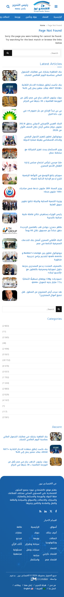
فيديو (59, 406)
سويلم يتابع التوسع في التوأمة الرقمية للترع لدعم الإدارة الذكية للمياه (42, 177)
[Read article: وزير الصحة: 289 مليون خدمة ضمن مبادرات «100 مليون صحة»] (9, 192)
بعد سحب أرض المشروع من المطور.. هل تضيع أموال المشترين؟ (42, 293)
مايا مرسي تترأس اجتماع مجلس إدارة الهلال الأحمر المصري (43, 164)
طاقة (59, 395)
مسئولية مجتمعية (53, 417)
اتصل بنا (52, 588)
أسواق (58, 326)
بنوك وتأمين (31, 17)
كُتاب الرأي (56, 412)
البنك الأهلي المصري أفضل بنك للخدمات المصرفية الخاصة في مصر (41, 242)
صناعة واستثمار (54, 389)
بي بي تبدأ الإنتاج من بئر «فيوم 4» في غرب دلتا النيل (42, 112)
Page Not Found (55, 25)
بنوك (59, 366)
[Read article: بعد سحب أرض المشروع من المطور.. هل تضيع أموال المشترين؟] (9, 295)
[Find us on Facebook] (56, 511)
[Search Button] (8, 6)
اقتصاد (45, 17)
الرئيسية (58, 17)
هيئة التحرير (40, 585)
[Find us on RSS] (40, 511)
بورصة (17, 17)
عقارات (58, 400)
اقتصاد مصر (56, 354)
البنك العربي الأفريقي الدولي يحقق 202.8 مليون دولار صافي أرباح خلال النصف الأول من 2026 (40, 126)
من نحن (52, 585)
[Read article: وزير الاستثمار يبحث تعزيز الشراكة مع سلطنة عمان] (9, 153)
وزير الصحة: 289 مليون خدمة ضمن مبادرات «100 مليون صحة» (40, 190)
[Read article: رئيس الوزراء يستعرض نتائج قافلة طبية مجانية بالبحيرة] (9, 218)
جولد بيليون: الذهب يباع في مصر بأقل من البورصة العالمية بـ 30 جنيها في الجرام (41, 99)
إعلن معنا (28, 585)
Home (42, 25)
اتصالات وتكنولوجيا (52, 337)
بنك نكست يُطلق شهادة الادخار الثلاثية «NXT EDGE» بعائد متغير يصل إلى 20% (42, 86)
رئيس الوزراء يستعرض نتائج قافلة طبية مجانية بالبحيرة (42, 216)
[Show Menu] (56, 6)
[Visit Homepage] (42, 7)
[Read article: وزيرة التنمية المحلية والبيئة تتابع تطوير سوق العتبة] (9, 205)
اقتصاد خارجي (55, 349)
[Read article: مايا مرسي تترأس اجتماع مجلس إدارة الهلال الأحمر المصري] (9, 166)
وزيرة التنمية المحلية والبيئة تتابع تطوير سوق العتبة (41, 203)
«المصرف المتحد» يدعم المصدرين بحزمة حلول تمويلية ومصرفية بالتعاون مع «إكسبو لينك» (42, 269)
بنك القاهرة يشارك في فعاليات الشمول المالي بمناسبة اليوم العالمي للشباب (41, 73)
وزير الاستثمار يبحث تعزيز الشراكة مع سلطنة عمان (43, 151)
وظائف (17, 585)
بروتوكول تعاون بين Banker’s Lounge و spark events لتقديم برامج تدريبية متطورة (42, 256)
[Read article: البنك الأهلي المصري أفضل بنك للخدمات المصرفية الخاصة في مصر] (9, 244)
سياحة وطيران (55, 377)
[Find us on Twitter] (51, 511)
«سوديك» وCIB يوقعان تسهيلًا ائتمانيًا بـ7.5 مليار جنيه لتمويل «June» (42, 280)
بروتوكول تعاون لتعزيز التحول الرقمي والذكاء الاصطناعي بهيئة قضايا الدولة (42, 138)
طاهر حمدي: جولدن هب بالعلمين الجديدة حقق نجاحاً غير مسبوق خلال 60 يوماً (41, 229)
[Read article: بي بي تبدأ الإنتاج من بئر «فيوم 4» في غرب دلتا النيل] (9, 114)
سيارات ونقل (55, 383)
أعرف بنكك (56, 332)
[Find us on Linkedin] (45, 511)
